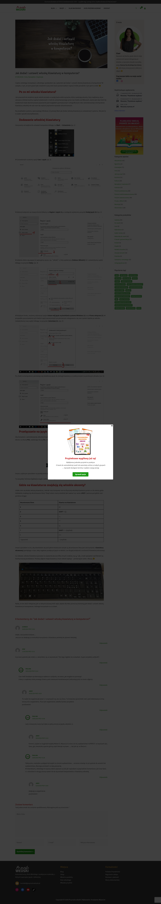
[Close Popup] (112, 426)
